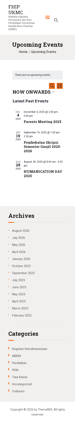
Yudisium (18, 391)
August (20, 231)
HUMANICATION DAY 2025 (43, 173)
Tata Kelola (19, 377)
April (19, 252)
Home (23, 52)
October (21, 266)
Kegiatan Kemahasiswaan (29, 349)
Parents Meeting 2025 (42, 122)
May (18, 245)
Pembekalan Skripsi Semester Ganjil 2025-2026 (42, 146)
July (18, 238)
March (20, 308)
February (21, 315)
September (23, 273)
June (19, 287)
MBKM (16, 356)
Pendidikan (19, 363)
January (21, 259)
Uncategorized (22, 384)
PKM (15, 370)
